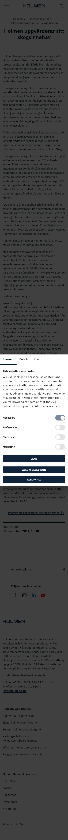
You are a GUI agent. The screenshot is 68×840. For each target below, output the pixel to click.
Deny (34, 458)
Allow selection (34, 469)
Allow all (34, 479)
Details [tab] (23, 359)
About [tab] (37, 359)
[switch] (60, 427)
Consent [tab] (8, 359)
